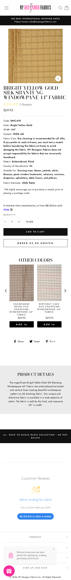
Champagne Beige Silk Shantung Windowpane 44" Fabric (21, 309)
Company (35, 537)
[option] (35, 20)
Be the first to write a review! (35, 516)
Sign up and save (35, 568)
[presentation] (5, 291)
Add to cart (21, 325)
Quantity (9, 214)
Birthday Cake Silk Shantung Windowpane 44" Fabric (49, 308)
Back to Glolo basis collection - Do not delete (38, 436)
